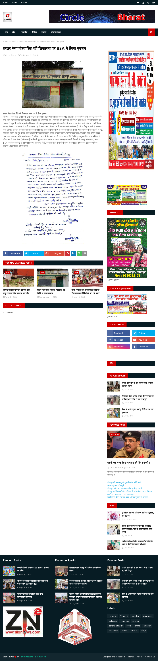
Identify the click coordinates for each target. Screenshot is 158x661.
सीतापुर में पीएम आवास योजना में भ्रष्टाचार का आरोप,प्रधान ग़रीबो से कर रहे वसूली (138, 398)
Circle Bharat (11, 55)
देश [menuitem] (6, 32)
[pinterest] (148, 2)
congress (125, 621)
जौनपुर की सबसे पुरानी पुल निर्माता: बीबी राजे (124, 482)
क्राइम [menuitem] (44, 32)
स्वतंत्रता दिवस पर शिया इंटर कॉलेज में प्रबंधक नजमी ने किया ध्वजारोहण (85, 582)
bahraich (113, 621)
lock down (113, 630)
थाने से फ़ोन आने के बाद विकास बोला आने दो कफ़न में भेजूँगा (137, 384)
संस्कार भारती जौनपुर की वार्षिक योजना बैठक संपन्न (85, 569)
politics (134, 630)
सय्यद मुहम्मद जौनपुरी (115, 485)
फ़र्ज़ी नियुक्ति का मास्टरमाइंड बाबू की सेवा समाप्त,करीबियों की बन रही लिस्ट (86, 291)
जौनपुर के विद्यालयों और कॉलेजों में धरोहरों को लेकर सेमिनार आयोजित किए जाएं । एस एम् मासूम (129, 493)
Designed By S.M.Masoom (114, 656)
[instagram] (143, 2)
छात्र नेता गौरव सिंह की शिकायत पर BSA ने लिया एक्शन (51, 291)
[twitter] (138, 2)
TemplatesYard (26, 656)
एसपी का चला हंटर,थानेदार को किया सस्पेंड (128, 462)
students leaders (17, 41)
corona (135, 621)
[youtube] (143, 339)
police (124, 630)
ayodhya (135, 616)
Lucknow (112, 616)
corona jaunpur (116, 625)
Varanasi (124, 616)
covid (128, 625)
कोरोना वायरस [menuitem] (56, 32)
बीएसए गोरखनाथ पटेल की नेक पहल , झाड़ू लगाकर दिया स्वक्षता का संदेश (17, 291)
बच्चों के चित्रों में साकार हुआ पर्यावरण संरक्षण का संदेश (33, 569)
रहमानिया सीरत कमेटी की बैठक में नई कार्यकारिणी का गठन (30, 595)
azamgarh (147, 616)
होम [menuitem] (13, 32)
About (14, 2)
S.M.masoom (40, 656)
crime (137, 625)
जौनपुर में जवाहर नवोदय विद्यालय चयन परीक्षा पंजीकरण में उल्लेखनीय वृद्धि (32, 582)
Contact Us (150, 656)
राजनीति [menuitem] (24, 32)
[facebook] (118, 333)
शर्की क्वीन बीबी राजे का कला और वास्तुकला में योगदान (127, 497)
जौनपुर (143, 630)
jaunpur (147, 625)
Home (5, 2)
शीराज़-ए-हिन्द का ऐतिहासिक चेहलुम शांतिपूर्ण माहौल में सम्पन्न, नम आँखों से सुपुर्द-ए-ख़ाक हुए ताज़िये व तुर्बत (85, 597)
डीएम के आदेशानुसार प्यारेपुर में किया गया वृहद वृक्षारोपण (138, 411)
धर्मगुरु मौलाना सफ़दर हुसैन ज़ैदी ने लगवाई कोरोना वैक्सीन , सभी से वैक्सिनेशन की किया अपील (137, 528)
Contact (23, 2)
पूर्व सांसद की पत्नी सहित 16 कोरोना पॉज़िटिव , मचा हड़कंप (138, 514)
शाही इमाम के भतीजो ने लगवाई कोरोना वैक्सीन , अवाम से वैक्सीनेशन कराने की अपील (138, 543)
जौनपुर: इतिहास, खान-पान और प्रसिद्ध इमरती (124, 488)
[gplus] (153, 2)
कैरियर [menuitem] (34, 32)
